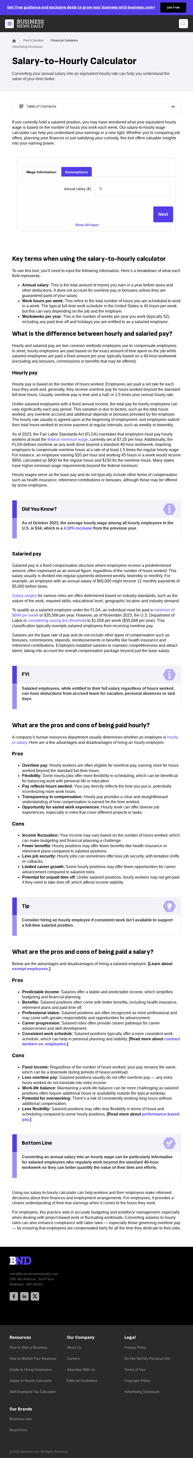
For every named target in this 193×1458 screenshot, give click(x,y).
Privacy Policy (135, 1347)
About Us (74, 1347)
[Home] (34, 24)
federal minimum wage (67, 439)
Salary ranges (24, 595)
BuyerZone (18, 1430)
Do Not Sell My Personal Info (147, 1358)
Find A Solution (33, 40)
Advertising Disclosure (142, 1392)
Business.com (21, 1419)
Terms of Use (135, 1369)
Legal (130, 1337)
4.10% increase (78, 528)
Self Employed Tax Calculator (33, 1392)
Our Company (80, 1337)
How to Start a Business (28, 1347)
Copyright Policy (137, 1381)
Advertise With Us (81, 1369)
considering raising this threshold (56, 620)
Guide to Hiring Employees (31, 1369)
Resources (20, 1337)
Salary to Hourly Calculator (31, 1381)
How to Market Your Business (33, 1358)
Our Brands (21, 1409)
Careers (73, 1358)
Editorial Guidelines (82, 1381)
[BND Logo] (31, 1261)
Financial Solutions (64, 40)
